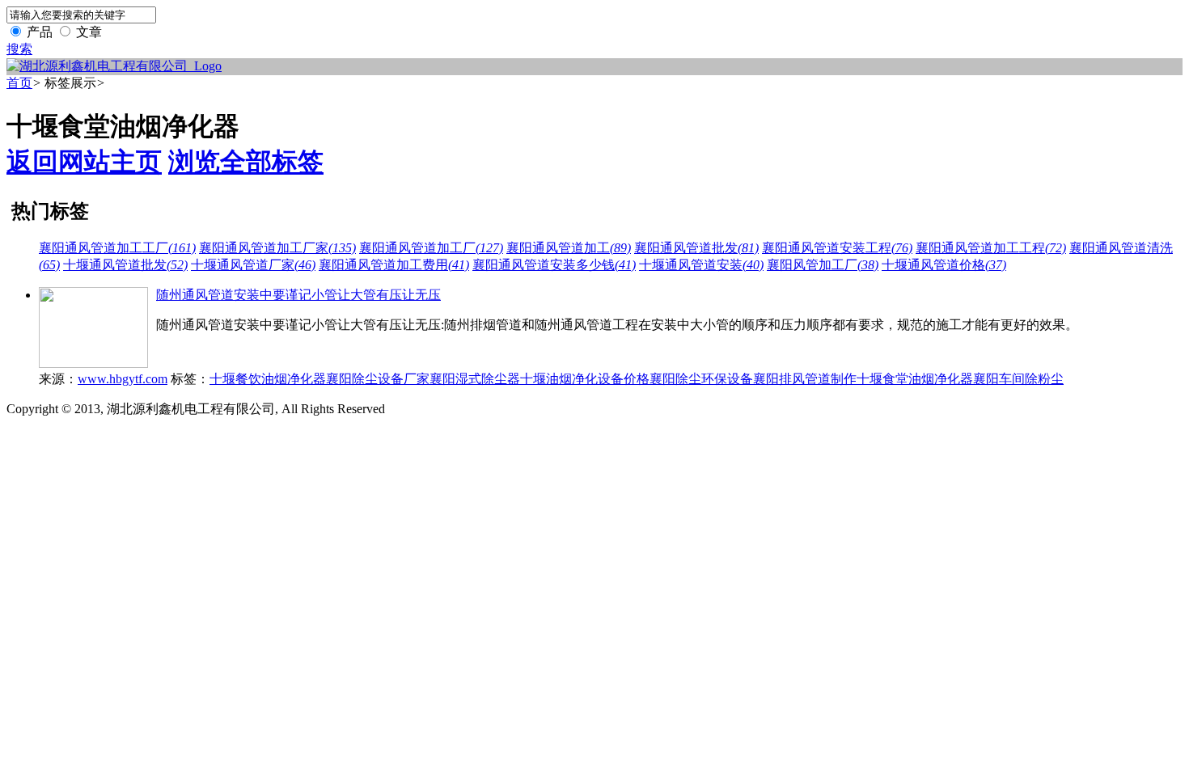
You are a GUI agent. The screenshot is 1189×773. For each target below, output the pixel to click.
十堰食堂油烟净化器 (915, 379)
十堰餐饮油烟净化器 (267, 379)
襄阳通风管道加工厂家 (277, 248)
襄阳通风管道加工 (568, 248)
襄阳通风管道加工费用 (394, 265)
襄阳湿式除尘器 (474, 379)
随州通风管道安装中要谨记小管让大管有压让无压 (298, 295)
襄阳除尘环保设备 (701, 379)
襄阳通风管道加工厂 (431, 248)
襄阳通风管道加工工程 (991, 248)
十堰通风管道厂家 (253, 265)
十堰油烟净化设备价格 (585, 379)
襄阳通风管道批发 (696, 248)
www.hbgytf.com (122, 379)
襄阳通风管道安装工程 (837, 248)
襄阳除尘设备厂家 (377, 379)
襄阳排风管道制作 (805, 379)
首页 (19, 83)
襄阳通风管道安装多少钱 (554, 265)
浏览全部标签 (246, 161)
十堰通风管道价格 (944, 265)
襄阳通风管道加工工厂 (117, 248)
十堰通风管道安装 (701, 265)
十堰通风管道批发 (125, 265)
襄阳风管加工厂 (822, 265)
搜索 (19, 49)
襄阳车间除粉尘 (1018, 379)
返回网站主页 (84, 161)
